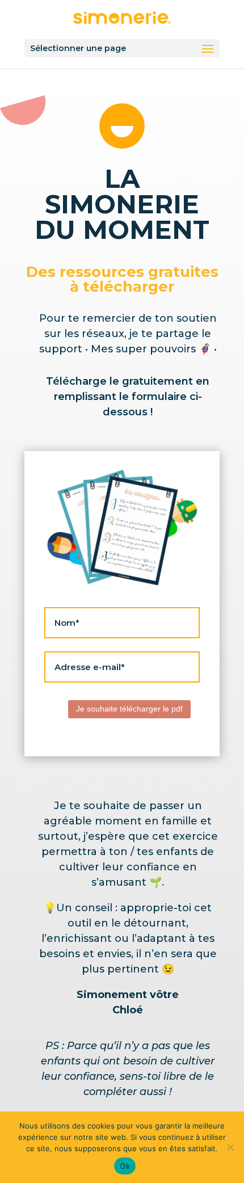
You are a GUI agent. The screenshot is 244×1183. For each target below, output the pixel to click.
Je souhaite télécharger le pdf (129, 708)
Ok (125, 1166)
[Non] (229, 1147)
